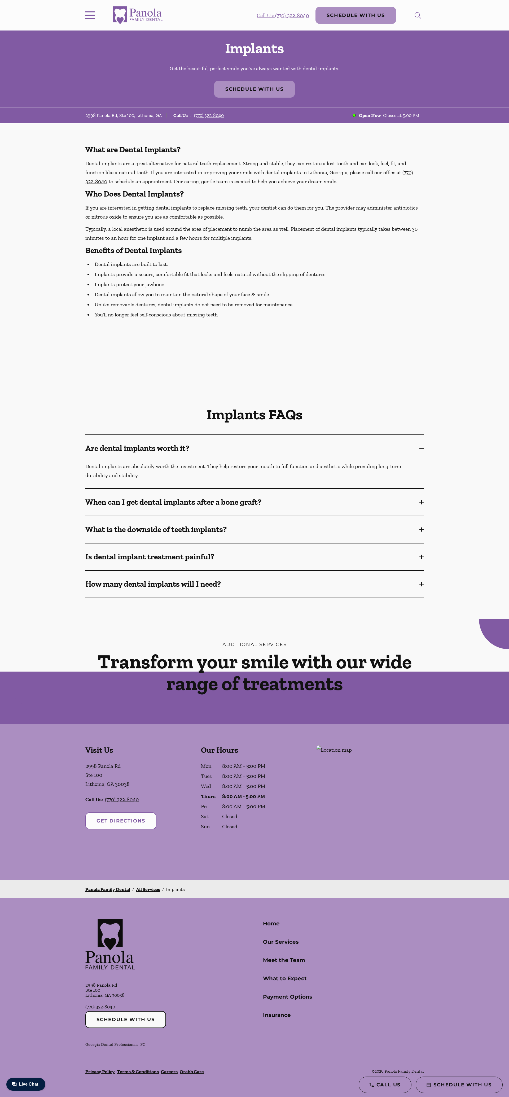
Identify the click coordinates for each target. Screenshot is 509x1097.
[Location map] (370, 802)
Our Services (281, 942)
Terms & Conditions (138, 1071)
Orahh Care (192, 1071)
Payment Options (287, 997)
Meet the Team (284, 960)
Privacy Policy (100, 1071)
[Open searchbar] (418, 15)
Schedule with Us (356, 15)
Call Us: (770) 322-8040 (283, 15)
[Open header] (91, 15)
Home (271, 923)
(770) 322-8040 (209, 115)
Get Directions (120, 821)
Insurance (277, 1015)
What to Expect (285, 978)
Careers (169, 1071)
